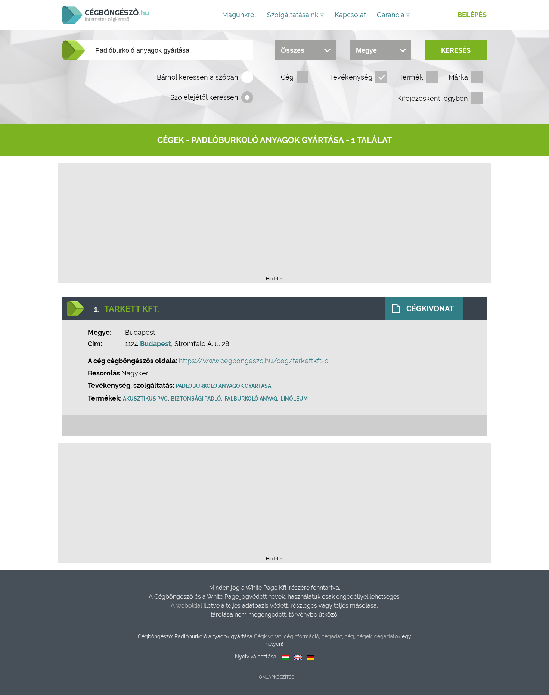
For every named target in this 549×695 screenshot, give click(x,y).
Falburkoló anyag (250, 399)
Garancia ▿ (393, 15)
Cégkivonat (430, 308)
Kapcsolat (350, 15)
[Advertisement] (274, 221)
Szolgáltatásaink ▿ (295, 15)
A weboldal (187, 605)
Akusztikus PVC (145, 399)
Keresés (456, 50)
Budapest (155, 344)
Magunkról (239, 15)
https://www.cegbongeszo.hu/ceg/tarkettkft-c (253, 361)
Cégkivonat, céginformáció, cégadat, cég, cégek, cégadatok (327, 636)
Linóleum (294, 399)
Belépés (472, 15)
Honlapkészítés (274, 677)
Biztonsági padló (196, 399)
